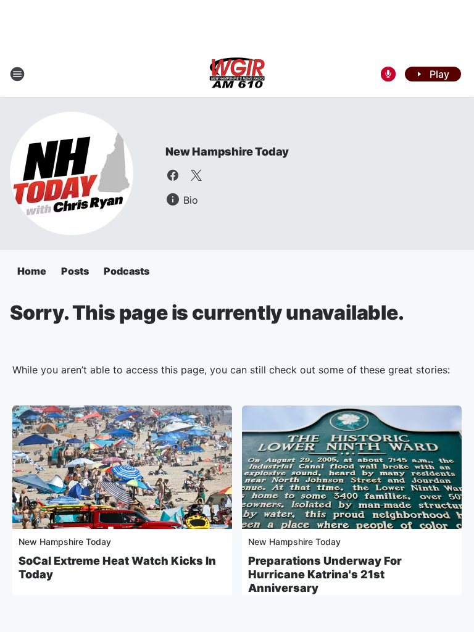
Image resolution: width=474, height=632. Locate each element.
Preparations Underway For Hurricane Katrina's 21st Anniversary (325, 574)
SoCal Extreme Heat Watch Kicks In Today (117, 567)
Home (31, 271)
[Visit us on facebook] (172, 175)
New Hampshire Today (227, 151)
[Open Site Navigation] (17, 74)
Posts (75, 271)
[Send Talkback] (388, 74)
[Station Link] (237, 74)
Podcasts (126, 271)
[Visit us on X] (196, 175)
